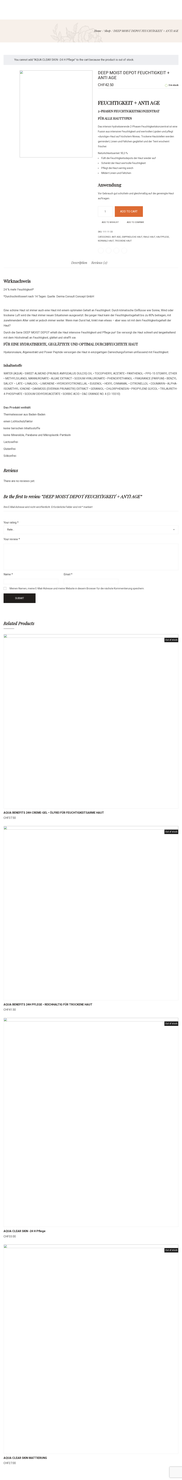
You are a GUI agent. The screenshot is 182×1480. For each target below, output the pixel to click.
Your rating (11, 522)
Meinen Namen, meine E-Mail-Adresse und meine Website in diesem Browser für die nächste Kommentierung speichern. (77, 588)
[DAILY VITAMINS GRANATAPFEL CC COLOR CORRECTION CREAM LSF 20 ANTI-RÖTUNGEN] (177, 64)
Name (8, 574)
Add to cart (129, 211)
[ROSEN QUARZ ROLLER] (172, 64)
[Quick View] (86, 804)
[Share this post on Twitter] (108, 250)
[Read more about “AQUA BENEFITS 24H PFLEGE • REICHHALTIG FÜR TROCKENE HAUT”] (77, 996)
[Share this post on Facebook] (101, 250)
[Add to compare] (104, 804)
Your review (12, 539)
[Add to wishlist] (95, 804)
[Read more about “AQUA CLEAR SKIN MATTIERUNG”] (77, 1450)
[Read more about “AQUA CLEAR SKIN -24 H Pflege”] (77, 1223)
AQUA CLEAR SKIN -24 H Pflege (25, 1231)
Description (79, 263)
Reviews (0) (99, 263)
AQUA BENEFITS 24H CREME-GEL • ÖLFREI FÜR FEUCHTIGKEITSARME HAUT (54, 812)
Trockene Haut (123, 241)
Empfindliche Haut (132, 237)
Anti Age (116, 237)
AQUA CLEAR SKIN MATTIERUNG (25, 1458)
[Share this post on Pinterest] (116, 250)
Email (68, 574)
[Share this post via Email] (124, 250)
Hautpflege (162, 237)
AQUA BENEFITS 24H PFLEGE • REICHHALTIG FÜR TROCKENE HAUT (48, 1004)
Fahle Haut (149, 237)
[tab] (79, 264)
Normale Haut (106, 241)
